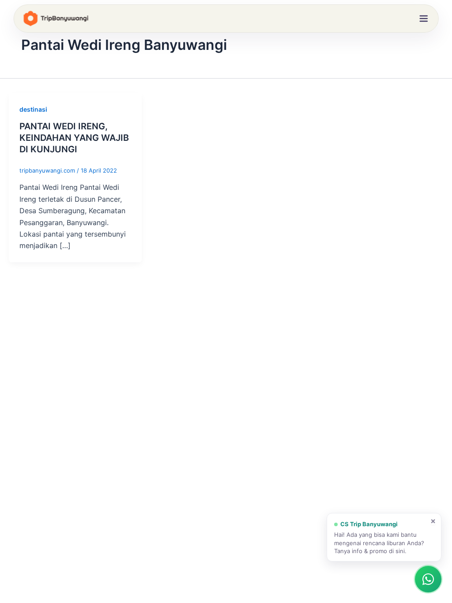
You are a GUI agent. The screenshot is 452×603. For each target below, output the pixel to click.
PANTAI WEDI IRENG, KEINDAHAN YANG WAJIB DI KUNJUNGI (74, 138)
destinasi (33, 109)
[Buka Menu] (423, 18)
